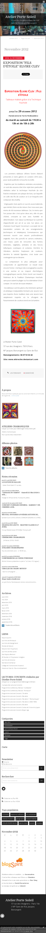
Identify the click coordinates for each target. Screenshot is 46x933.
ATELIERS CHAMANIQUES (13, 548)
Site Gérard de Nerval (8, 663)
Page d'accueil (25, 38)
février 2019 (5, 611)
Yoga (6, 738)
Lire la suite (15, 396)
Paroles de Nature (7, 646)
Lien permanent (15, 373)
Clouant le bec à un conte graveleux (14, 880)
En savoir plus (28, 931)
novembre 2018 (7, 616)
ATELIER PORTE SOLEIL (9, 823)
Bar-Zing (33, 880)
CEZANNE (5, 814)
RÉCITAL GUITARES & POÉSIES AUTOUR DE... (20, 514)
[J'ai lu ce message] (43, 927)
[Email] (3, 788)
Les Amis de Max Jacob (9, 652)
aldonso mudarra (8, 819)
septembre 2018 (7, 622)
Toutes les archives (12, 625)
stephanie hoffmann (17, 814)
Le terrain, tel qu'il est (9, 886)
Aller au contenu (7, 2)
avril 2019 (5, 605)
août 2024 (5, 597)
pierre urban (23, 823)
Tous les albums (11, 468)
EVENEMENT (9, 725)
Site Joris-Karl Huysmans (10, 649)
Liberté (23, 886)
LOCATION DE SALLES (11, 482)
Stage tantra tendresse (11, 579)
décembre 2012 (39, 38)
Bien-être (7, 722)
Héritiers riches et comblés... (12, 874)
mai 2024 (5, 600)
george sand (20, 819)
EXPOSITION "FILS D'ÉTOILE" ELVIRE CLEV (21, 64)
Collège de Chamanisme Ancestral (13, 665)
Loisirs (7, 732)
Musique (7, 735)
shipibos (39, 823)
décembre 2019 (7, 602)
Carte (4, 747)
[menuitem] (14, 38)
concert (32, 823)
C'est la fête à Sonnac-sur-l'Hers (13, 877)
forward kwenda (31, 819)
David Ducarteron (22, 883)
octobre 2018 (6, 619)
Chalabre (31, 877)
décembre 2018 (7, 614)
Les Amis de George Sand (10, 643)
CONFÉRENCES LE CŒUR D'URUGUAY (17, 558)
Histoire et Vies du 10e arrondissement (14, 668)
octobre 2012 (13, 38)
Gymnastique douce (11, 729)
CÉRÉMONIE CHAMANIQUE (13, 537)
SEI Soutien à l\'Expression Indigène (13, 657)
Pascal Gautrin (6, 638)
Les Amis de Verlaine (8, 660)
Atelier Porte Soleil (20, 17)
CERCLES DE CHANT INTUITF (14, 569)
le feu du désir (7, 883)
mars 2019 (5, 608)
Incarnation (29, 874)
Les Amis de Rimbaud (9, 640)
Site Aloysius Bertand (8, 654)
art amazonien (31, 814)
